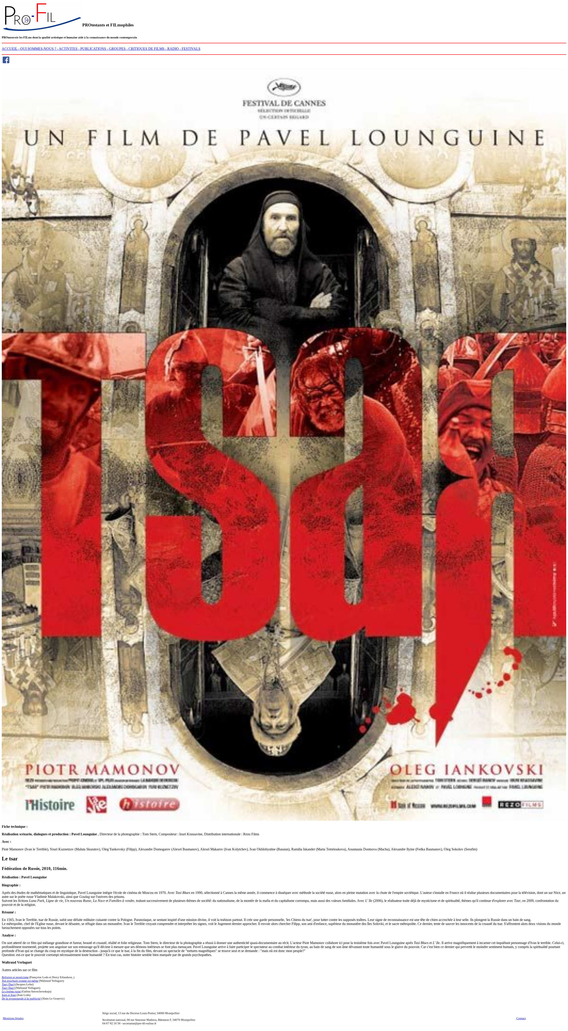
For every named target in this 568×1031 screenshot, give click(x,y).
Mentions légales (13, 1018)
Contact (521, 1018)
